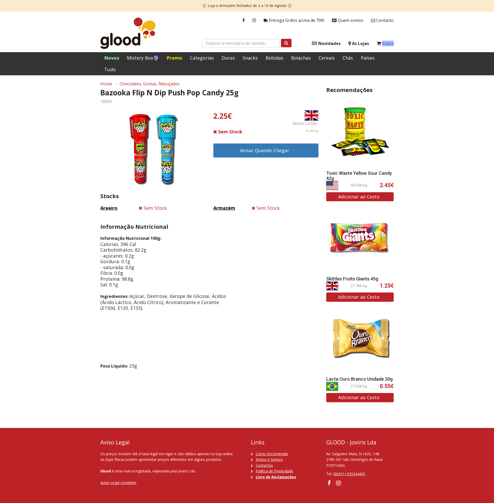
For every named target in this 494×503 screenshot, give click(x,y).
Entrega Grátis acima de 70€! (296, 20)
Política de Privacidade (274, 471)
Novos (111, 58)
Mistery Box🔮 (143, 58)
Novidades (329, 43)
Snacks (250, 58)
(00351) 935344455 (349, 473)
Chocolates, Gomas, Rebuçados (150, 84)
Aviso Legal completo (118, 482)
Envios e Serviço (269, 459)
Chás (347, 58)
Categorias (202, 58)
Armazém (224, 208)
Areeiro (109, 208)
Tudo (110, 69)
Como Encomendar (272, 453)
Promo (174, 58)
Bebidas (274, 58)
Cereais (327, 58)
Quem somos (350, 20)
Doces (228, 58)
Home (106, 84)
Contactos (264, 465)
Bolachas (301, 58)
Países (368, 58)
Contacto (384, 20)
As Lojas (360, 43)
